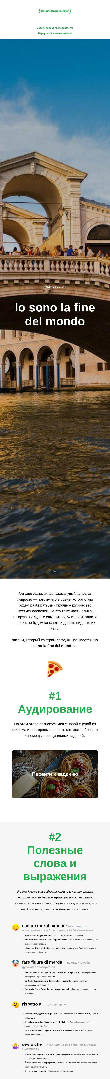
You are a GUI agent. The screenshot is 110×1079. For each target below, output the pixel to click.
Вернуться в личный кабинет (55, 33)
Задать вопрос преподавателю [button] (55, 28)
